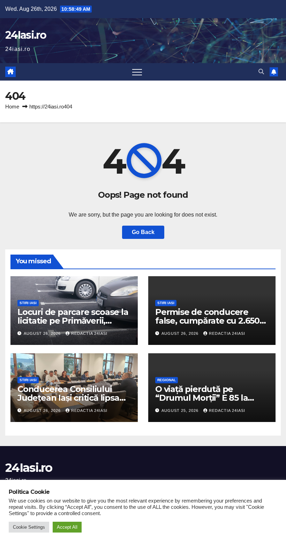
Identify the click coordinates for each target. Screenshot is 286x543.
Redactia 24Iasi (89, 333)
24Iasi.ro (25, 35)
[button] (261, 72)
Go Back (143, 232)
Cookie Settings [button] (29, 527)
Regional (166, 380)
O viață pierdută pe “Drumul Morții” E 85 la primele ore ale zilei (201, 398)
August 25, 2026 (180, 410)
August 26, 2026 (43, 333)
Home (12, 107)
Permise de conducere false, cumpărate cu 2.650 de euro (207, 320)
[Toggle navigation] (137, 72)
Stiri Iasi (28, 303)
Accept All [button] (67, 527)
